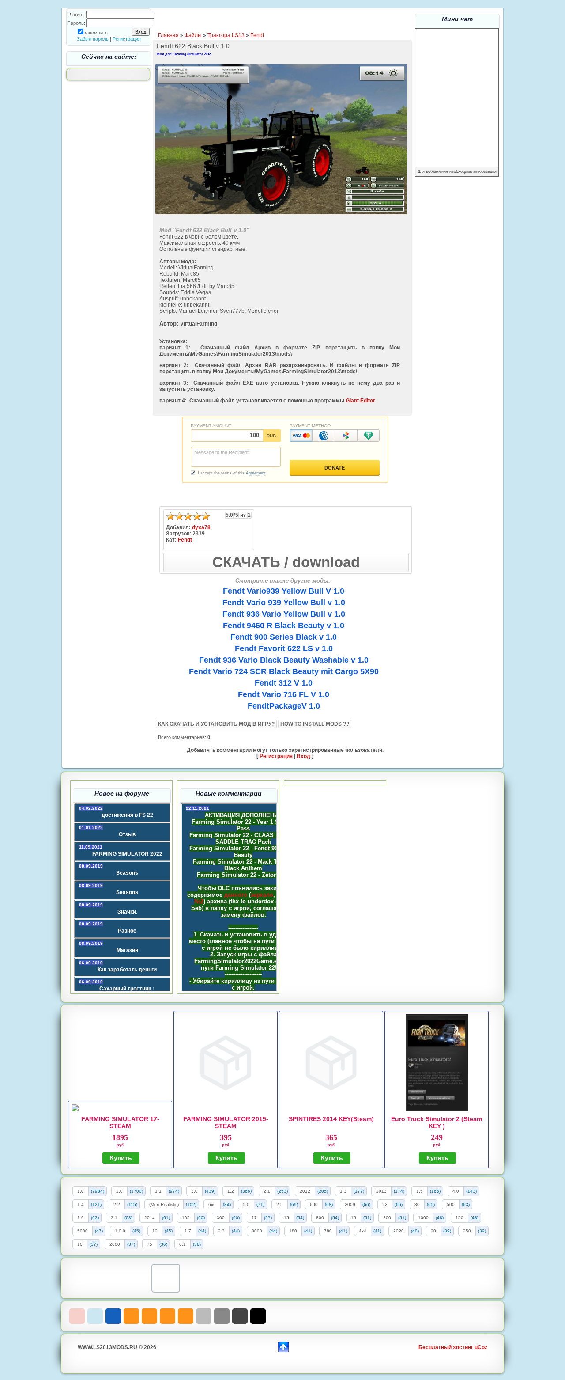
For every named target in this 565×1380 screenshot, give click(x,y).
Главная (168, 35)
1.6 (80, 1217)
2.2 (116, 1204)
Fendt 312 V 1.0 (284, 683)
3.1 (114, 1217)
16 (353, 1217)
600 (314, 1204)
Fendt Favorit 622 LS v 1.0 (284, 648)
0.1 (182, 1244)
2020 (398, 1230)
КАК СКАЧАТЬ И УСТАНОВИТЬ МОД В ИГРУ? (216, 724)
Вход (303, 756)
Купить (121, 1157)
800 (320, 1217)
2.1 (267, 1191)
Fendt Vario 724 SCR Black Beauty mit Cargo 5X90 (284, 671)
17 (254, 1217)
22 (385, 1204)
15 (286, 1217)
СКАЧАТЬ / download (286, 562)
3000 (257, 1230)
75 (149, 1244)
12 (155, 1230)
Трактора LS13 (226, 35)
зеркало (262, 894)
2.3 (221, 1230)
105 (186, 1217)
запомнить (96, 32)
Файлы (193, 35)
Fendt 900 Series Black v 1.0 (283, 637)
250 (467, 1230)
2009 (350, 1204)
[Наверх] (283, 1346)
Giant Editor (360, 401)
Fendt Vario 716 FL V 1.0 (283, 694)
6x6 (212, 1204)
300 (221, 1217)
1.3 (343, 1191)
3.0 (194, 1191)
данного (235, 894)
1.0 (80, 1191)
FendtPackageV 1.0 (284, 705)
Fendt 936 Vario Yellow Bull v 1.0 (283, 614)
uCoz (481, 1347)
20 (433, 1230)
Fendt (257, 35)
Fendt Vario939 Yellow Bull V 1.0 (283, 591)
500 (451, 1204)
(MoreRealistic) (164, 1204)
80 (417, 1204)
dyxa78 (201, 527)
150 (459, 1217)
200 (387, 1217)
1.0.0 (120, 1230)
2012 (305, 1191)
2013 (381, 1191)
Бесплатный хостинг (445, 1347)
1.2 (230, 1191)
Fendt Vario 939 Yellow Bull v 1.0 (283, 602)
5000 (82, 1230)
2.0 (119, 1191)
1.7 (188, 1230)
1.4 (80, 1204)
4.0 (455, 1191)
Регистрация (127, 39)
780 (328, 1230)
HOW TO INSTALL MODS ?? (314, 724)
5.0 (246, 1204)
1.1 (158, 1191)
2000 (114, 1244)
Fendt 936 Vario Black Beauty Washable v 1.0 (284, 660)
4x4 (362, 1230)
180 (293, 1230)
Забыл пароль (93, 39)
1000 (423, 1217)
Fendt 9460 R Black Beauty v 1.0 (283, 625)
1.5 (419, 1191)
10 (80, 1244)
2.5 (279, 1204)
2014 (149, 1217)
